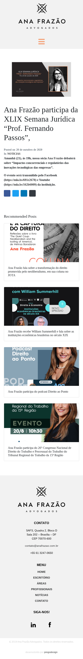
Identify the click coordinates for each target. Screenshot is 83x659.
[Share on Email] (32, 193)
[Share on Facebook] (7, 193)
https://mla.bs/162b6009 (20, 184)
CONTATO (41, 600)
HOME (41, 571)
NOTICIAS (13, 153)
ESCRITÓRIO (41, 577)
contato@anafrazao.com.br (41, 545)
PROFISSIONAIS (41, 589)
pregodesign (51, 652)
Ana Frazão (55, 158)
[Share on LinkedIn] (24, 193)
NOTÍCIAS (41, 595)
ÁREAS (41, 583)
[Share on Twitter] (15, 193)
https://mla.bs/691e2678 (20, 180)
